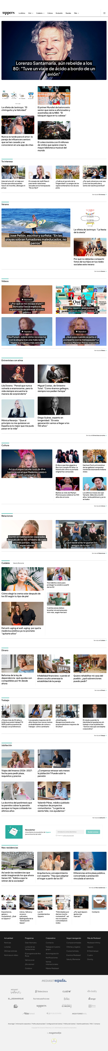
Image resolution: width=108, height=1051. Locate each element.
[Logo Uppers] (41, 1006)
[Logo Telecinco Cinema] (67, 1006)
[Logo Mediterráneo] (79, 1013)
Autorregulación (52, 953)
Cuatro (90, 955)
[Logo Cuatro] (67, 991)
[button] (27, 299)
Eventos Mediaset (73, 955)
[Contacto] (99, 902)
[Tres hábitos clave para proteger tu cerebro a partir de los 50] (58, 573)
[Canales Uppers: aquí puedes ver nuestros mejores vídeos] (81, 299)
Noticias (7, 942)
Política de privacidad (38, 1024)
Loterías (7, 947)
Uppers (90, 947)
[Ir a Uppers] (8, 13)
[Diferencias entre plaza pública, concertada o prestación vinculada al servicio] (90, 861)
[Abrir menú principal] (104, 13)
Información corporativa (23, 1024)
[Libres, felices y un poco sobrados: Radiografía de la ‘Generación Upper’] (27, 902)
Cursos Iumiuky (72, 951)
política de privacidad (68, 835)
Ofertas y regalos (73, 947)
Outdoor (28, 968)
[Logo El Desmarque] (16, 998)
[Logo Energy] (92, 998)
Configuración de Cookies (54, 1024)
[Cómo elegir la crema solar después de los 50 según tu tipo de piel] (22, 579)
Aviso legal (11, 1024)
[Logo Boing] (67, 998)
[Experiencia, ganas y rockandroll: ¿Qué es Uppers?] (8, 902)
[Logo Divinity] (92, 991)
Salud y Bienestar (18, 563)
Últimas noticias (10, 951)
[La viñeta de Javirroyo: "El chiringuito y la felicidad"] (17, 95)
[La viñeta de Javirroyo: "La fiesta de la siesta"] (90, 217)
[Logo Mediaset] (54, 982)
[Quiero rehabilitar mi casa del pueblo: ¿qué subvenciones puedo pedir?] (90, 663)
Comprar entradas (73, 942)
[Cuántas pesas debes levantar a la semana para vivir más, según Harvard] (58, 599)
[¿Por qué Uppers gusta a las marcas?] (81, 902)
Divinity (90, 959)
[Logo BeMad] (16, 1006)
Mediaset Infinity (93, 942)
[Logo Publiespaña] (54, 1013)
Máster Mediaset (52, 968)
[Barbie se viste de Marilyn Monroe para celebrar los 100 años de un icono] (67, 483)
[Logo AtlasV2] (28, 1013)
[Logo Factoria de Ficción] (41, 998)
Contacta (49, 942)
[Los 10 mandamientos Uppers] (45, 902)
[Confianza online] (54, 1043)
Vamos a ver (29, 960)
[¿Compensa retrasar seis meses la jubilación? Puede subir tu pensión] (54, 758)
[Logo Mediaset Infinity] (16, 991)
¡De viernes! (29, 964)
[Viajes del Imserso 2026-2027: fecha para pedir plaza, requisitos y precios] (17, 758)
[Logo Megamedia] (55, 1033)
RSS (91, 1024)
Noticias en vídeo (11, 955)
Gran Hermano (31, 942)
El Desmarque (92, 951)
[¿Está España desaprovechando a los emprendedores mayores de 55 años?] (67, 711)
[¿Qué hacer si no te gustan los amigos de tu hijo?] (81, 534)
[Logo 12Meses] (92, 1006)
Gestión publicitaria (83, 1024)
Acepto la (65, 835)
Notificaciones (52, 957)
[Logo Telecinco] (41, 991)
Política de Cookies (69, 1024)
